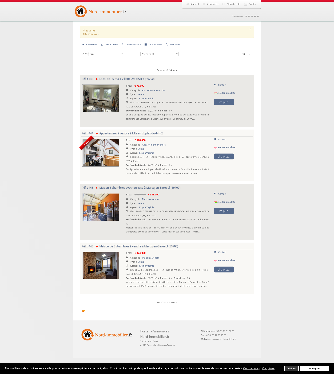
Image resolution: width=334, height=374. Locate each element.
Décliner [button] (291, 368)
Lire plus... (224, 102)
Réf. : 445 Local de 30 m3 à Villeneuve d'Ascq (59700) (118, 79)
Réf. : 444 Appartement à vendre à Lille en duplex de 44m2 (122, 133)
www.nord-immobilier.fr (224, 339)
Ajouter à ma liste (226, 92)
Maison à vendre (150, 199)
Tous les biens (155, 44)
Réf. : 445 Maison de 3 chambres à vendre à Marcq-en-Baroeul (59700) (130, 246)
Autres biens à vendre (153, 90)
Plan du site (233, 4)
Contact (253, 4)
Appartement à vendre (154, 144)
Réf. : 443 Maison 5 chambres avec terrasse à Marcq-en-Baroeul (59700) (131, 188)
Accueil (194, 4)
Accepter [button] (314, 368)
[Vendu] (100, 152)
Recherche (174, 44)
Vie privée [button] (268, 368)
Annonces (212, 4)
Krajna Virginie (146, 98)
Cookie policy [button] (251, 368)
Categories (91, 44)
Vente (141, 94)
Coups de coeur (133, 44)
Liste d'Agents (111, 44)
